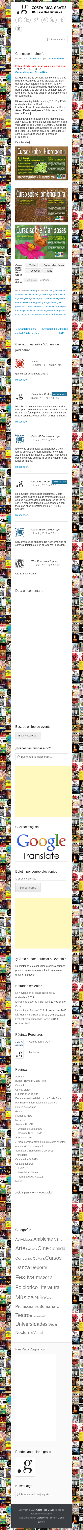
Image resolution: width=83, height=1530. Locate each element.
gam (38, 302)
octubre (51, 310)
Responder (21, 379)
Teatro (22, 1315)
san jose (25, 314)
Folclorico (26, 1287)
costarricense (58, 294)
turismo (46, 314)
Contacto (20, 1085)
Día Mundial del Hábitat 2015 (31, 1014)
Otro (51, 1298)
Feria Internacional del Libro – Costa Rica (38, 1098)
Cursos (32, 290)
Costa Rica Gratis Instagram (18, 28)
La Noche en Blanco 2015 (29, 1010)
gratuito (52, 302)
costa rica (45, 294)
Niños (41, 1298)
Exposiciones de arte (26, 1094)
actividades (59, 290)
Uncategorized (37, 1316)
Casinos (31, 1249)
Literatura (49, 1287)
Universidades (31, 1324)
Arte (20, 1248)
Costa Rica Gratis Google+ (36, 20)
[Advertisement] (45, 791)
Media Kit (34, 1052)
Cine (43, 1248)
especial (54, 298)
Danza (22, 1267)
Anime (58, 1239)
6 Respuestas (59, 314)
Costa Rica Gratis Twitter (27, 20)
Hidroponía (27, 306)
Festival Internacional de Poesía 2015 (36, 1019)
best (37, 294)
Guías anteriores (24, 1163)
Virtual (38, 1333)
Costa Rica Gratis (55, 58)
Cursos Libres (23, 1089)
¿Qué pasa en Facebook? (34, 1192)
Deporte (39, 1267)
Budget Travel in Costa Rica (30, 1080)
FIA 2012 (23, 1168)
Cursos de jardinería (29, 53)
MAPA (18, 1181)
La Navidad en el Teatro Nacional (33, 992)
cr (16, 298)
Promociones (27, 1306)
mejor (22, 310)
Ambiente (43, 1239)
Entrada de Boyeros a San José (32, 1001)
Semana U (49, 1306)
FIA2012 (44, 1277)
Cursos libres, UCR (39, 1041)
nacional (31, 310)
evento (18, 302)
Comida (57, 1248)
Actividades (24, 1239)
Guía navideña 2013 (26, 1159)
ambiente (29, 294)
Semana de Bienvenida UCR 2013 (34, 1150)
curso (42, 298)
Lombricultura (50, 306)
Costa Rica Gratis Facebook (18, 20)
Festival (25, 1277)
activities (19, 294)
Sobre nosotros (23, 1137)
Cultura (39, 1258)
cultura (34, 298)
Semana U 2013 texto (30, 1133)
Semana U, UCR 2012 (30, 1176)
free (33, 302)
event (62, 298)
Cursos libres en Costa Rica (31, 72)
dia (47, 298)
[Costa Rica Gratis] (41, 9)
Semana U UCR (24, 1124)
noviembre (41, 310)
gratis (44, 302)
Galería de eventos (25, 1107)
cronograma (24, 298)
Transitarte (21, 1155)
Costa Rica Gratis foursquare (53, 20)
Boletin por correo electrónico (36, 871)
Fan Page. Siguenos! (30, 1349)
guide (18, 306)
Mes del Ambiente (28, 1172)
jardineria (38, 306)
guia (59, 302)
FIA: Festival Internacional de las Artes (36, 1102)
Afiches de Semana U (30, 1128)
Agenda (19, 1076)
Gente (18, 1111)
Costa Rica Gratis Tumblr (62, 20)
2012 (50, 290)
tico (31, 314)
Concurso (23, 1258)
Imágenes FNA (23, 1115)
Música (24, 1297)
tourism (38, 314)
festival (26, 302)
